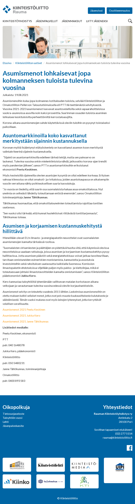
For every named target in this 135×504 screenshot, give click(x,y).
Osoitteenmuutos (119, 10)
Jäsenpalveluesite (13, 425)
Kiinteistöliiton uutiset (28, 63)
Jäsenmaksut (72, 21)
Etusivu (7, 63)
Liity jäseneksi (97, 21)
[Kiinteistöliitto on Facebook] (129, 448)
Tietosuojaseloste (13, 413)
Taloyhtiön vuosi (12, 417)
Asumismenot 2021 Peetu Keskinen (24, 309)
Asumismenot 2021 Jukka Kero (21, 315)
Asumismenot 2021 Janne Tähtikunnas (26, 321)
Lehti (6, 421)
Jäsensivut (96, 10)
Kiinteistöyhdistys (17, 21)
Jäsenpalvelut (47, 21)
